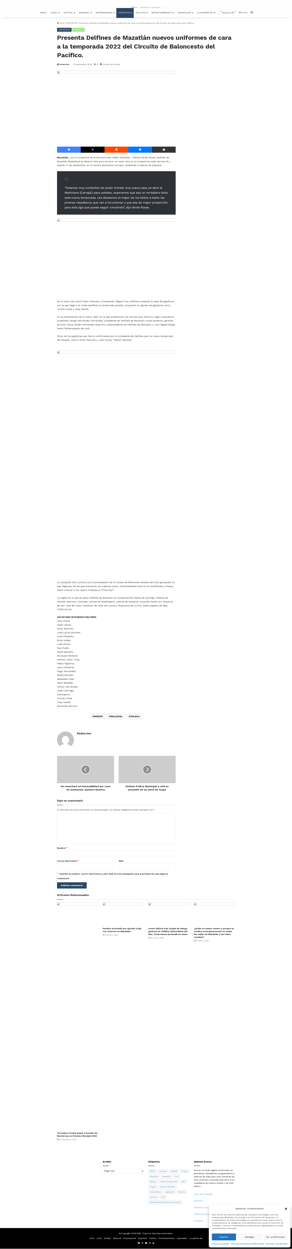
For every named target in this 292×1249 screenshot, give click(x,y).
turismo (153, 1197)
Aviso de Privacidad (203, 1194)
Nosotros (198, 1201)
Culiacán (163, 1171)
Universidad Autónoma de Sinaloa (165, 1202)
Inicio (43, 12)
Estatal (68, 12)
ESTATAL (78, 30)
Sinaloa (135, 716)
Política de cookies (220, 1243)
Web (121, 861)
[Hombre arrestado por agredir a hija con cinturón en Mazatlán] (123, 914)
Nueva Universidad (169, 1182)
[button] (285, 1208)
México (153, 1182)
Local (54, 12)
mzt (176, 1176)
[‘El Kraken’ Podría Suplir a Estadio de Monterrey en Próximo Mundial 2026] (77, 1016)
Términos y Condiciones (276, 1243)
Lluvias (184, 1171)
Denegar (249, 1237)
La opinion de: (205, 12)
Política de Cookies (203, 1214)
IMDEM (98, 716)
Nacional (84, 12)
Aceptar (223, 1237)
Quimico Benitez (167, 1187)
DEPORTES (72, 23)
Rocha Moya (155, 1192)
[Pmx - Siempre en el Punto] (146, 7)
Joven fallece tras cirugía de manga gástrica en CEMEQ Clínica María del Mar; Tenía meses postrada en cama (168, 931)
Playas (153, 1187)
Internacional (104, 12)
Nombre (62, 848)
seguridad (169, 1192)
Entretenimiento (161, 12)
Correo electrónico (68, 861)
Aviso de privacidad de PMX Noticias (247, 1243)
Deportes (124, 12)
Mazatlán (116, 716)
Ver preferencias (275, 1237)
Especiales (184, 12)
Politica (141, 12)
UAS (163, 1197)
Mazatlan (154, 1176)
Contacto (198, 1221)
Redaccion (64, 64)
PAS (183, 1182)
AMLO (152, 1171)
